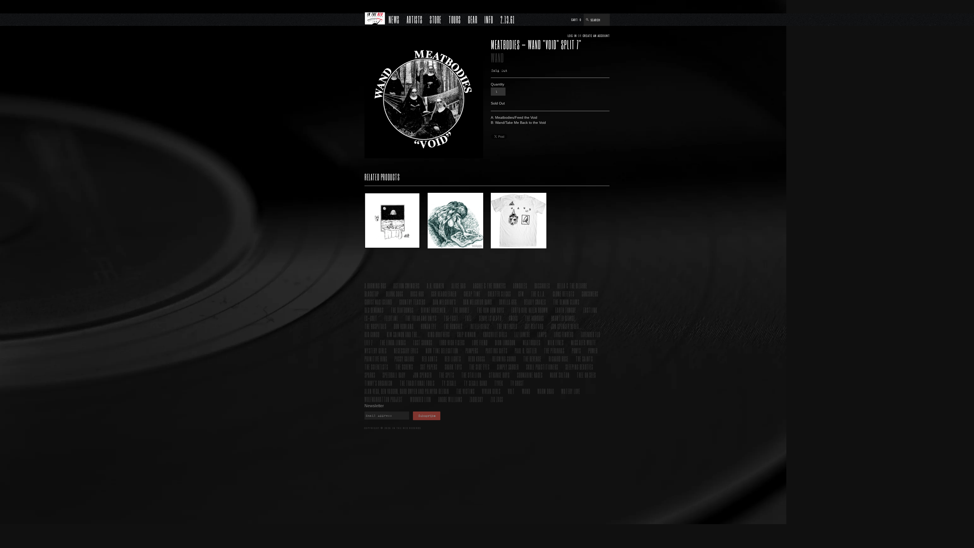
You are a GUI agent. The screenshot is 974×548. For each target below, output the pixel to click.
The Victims (465, 391)
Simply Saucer (508, 367)
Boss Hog (417, 293)
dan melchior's (444, 302)
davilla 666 (508, 302)
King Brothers (439, 334)
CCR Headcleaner (443, 293)
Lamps (542, 334)
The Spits (446, 375)
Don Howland (403, 326)
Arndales (520, 285)
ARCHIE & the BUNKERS (489, 285)
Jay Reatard (534, 326)
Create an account (596, 36)
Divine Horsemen (433, 310)
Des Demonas (374, 310)
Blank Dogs (394, 293)
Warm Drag (545, 391)
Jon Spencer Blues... (566, 326)
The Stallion (471, 375)
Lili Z (368, 342)
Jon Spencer (422, 375)
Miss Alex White (583, 342)
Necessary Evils (406, 350)
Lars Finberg (563, 334)
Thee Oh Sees (586, 375)
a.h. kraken (435, 285)
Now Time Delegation (442, 350)
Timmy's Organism (378, 383)
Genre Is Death (490, 318)
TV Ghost (517, 383)
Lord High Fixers (452, 342)
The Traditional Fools (417, 383)
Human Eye (428, 326)
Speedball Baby (394, 375)
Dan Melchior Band (477, 302)
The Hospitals (375, 326)
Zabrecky (476, 399)
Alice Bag (458, 285)
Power (593, 350)
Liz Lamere (522, 334)
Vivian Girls (491, 391)
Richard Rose (558, 358)
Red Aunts (429, 358)
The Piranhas (554, 350)
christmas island (378, 302)
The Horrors (534, 318)
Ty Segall (449, 383)
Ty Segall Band (475, 383)
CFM (521, 293)
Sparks (369, 375)
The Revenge (532, 358)
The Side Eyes (479, 367)
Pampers (471, 350)
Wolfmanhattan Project (383, 399)
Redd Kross (476, 358)
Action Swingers (406, 285)
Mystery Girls (375, 350)
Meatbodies (531, 342)
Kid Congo (371, 334)
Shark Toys (453, 367)
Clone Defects (563, 293)
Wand (497, 58)
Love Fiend (480, 342)
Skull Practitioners (542, 367)
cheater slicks (499, 293)
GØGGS (513, 318)
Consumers (590, 293)
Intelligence (480, 326)
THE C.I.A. (538, 293)
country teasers (412, 302)
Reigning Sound (504, 358)
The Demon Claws (566, 302)
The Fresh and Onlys (421, 318)
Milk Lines (556, 342)
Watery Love (570, 391)
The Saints (584, 358)
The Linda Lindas (393, 342)
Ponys (576, 350)
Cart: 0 (576, 20)
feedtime (391, 318)
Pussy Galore (404, 358)
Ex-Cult (370, 318)
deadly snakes (535, 302)
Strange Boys (499, 375)
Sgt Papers (428, 367)
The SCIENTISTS (376, 367)
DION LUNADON (505, 342)
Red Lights (453, 358)
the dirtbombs (402, 310)
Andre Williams (450, 399)
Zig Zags (497, 399)
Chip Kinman (466, 334)
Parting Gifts (496, 350)
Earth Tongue (565, 310)
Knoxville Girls (495, 334)
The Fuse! (451, 318)
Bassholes (542, 285)
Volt (511, 391)
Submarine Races (530, 375)
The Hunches (453, 326)
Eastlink (590, 310)
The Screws (404, 367)
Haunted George (563, 318)
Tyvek (498, 383)
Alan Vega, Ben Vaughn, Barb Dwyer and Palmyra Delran (406, 391)
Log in (572, 36)
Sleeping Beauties (579, 367)
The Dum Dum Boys (490, 310)
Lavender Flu (590, 334)
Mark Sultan (559, 375)
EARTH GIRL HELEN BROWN (529, 310)
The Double (461, 310)
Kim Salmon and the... (403, 334)
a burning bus (375, 285)
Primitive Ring (375, 358)
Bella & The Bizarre (572, 285)
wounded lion (420, 399)
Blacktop (371, 293)
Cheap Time (472, 293)
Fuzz (468, 318)
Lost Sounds (422, 342)
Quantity (497, 84)
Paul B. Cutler (526, 350)
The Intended (507, 326)
